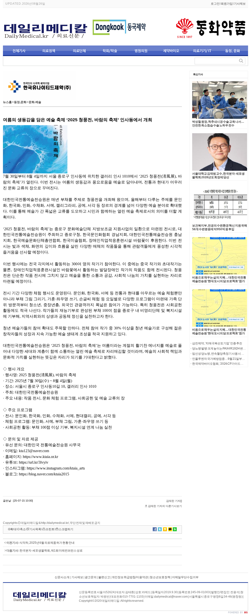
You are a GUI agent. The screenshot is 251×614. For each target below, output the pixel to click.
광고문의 (91, 577)
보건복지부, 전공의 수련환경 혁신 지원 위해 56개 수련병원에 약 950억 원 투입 (219, 227)
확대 (13, 529)
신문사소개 (62, 577)
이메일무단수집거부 (185, 577)
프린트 (50, 529)
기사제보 (240, 3)
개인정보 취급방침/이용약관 (130, 577)
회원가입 (227, 3)
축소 (23, 529)
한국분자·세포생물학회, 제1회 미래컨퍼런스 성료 (51, 550)
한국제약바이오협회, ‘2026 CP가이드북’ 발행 (221, 363)
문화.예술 (35, 102)
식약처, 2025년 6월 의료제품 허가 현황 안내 (47, 542)
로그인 (215, 3)
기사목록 (35, 529)
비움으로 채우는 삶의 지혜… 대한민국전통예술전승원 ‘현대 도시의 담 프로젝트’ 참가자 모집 (219, 281)
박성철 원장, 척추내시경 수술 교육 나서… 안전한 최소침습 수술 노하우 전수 (218, 123)
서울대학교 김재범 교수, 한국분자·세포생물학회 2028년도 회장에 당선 (218, 175)
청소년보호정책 (160, 577)
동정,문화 (20, 102)
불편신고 (104, 577)
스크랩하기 (66, 529)
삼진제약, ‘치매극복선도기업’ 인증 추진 (217, 343)
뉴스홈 (7, 102)
